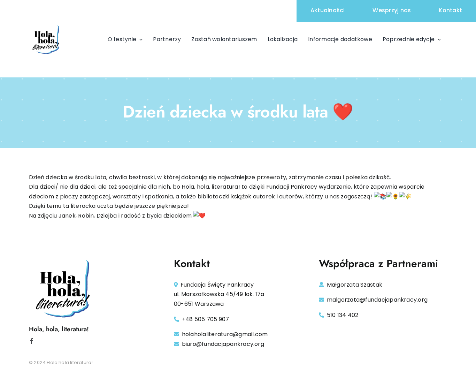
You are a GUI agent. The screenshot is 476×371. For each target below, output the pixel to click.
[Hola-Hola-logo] (46, 25)
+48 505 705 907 (205, 319)
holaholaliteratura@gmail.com (225, 334)
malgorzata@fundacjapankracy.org (377, 300)
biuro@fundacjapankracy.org (223, 344)
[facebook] (31, 341)
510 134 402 (343, 315)
